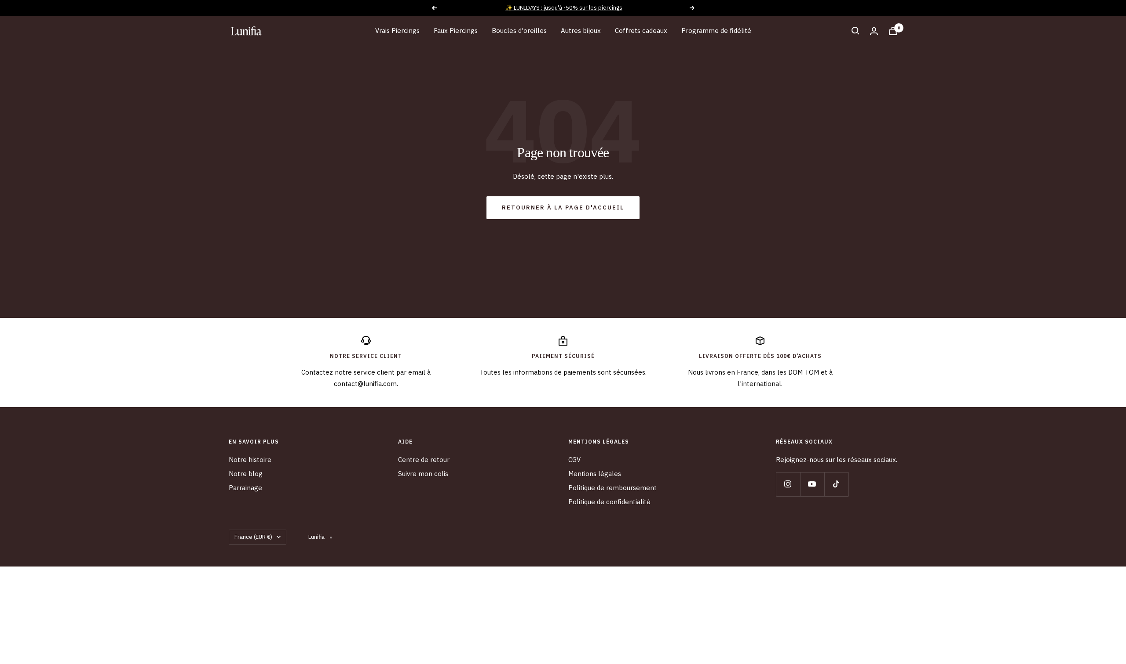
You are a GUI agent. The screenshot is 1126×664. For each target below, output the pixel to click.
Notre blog (246, 473)
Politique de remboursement (612, 488)
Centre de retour (424, 459)
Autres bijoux (581, 30)
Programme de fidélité (716, 30)
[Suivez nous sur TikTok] (836, 484)
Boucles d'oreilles (519, 30)
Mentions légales (594, 473)
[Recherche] (855, 31)
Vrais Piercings (397, 30)
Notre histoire (250, 459)
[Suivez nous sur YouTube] (812, 484)
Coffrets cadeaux (641, 30)
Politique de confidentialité (609, 502)
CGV (574, 459)
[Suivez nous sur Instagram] (788, 484)
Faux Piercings (456, 30)
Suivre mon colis (423, 473)
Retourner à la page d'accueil (563, 207)
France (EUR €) (253, 537)
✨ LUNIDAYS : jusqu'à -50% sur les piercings (563, 7)
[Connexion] (874, 31)
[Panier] (892, 31)
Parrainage (245, 488)
